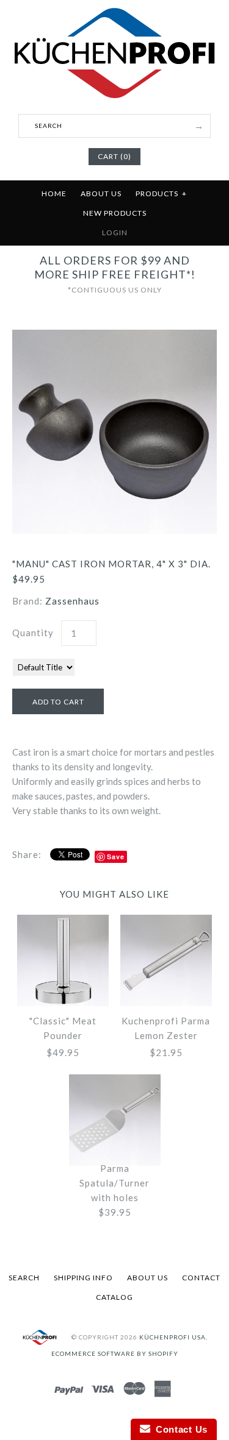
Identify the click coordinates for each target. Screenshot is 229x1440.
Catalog (114, 1297)
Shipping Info (83, 1277)
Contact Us (179, 1429)
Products (161, 193)
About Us (101, 193)
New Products (115, 213)
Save (116, 856)
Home (54, 193)
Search (24, 1277)
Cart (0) (114, 156)
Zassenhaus (72, 600)
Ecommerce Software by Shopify (114, 1353)
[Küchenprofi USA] (114, 100)
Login (115, 232)
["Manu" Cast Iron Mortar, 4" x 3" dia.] (114, 337)
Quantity (33, 632)
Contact (201, 1277)
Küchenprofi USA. (173, 1337)
